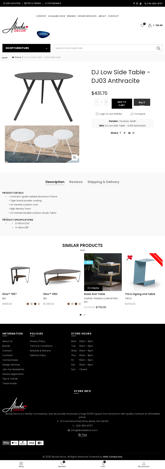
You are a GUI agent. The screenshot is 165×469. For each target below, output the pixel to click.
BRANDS (71, 16)
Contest (41, 16)
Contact (7, 350)
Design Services (11, 364)
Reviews (76, 182)
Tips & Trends (10, 378)
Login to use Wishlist (110, 114)
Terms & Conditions (41, 346)
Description (55, 182)
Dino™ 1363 (50, 294)
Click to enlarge (75, 157)
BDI (4, 298)
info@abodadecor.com (84, 430)
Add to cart (121, 103)
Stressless (43, 34)
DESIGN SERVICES (87, 16)
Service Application (13, 374)
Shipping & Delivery (103, 182)
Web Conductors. (113, 456)
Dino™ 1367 (9, 294)
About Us (7, 341)
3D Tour (82, 434)
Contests (7, 355)
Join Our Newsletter (13, 369)
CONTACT (113, 16)
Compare (139, 114)
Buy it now (142, 103)
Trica (128, 298)
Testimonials (9, 383)
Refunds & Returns (40, 350)
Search (159, 48)
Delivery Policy (38, 355)
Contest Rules (10, 360)
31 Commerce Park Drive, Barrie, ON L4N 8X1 (84, 421)
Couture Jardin (127, 121)
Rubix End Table (94, 294)
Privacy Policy (37, 341)
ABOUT (102, 16)
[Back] (5, 57)
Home (18, 57)
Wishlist (144, 24)
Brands (6, 346)
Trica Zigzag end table (140, 294)
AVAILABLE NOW (56, 16)
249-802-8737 (84, 425)
